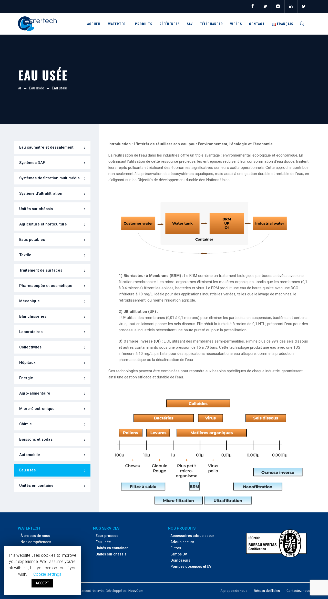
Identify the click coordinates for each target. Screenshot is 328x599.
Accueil (94, 23)
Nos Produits (182, 528)
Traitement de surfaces (40, 270)
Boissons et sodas (36, 439)
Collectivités (30, 347)
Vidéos (236, 23)
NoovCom (135, 591)
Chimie (25, 424)
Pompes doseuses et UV (190, 566)
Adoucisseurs (182, 542)
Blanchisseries (32, 316)
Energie (26, 378)
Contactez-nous (298, 591)
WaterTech (118, 23)
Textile (25, 255)
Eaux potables (32, 239)
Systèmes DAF (32, 162)
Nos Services (106, 528)
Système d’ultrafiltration (40, 193)
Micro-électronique (37, 408)
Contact (257, 23)
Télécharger (211, 23)
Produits (143, 23)
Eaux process (107, 536)
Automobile (29, 454)
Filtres (175, 548)
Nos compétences (35, 542)
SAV (190, 23)
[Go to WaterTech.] (19, 88)
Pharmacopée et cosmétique (45, 285)
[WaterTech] (37, 24)
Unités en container (37, 485)
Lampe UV (178, 554)
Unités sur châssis (36, 208)
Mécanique (29, 301)
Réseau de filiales (267, 591)
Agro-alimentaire (34, 393)
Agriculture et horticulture (43, 224)
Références (169, 23)
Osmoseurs (180, 560)
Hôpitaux (27, 362)
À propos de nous (35, 536)
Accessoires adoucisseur (192, 536)
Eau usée (27, 470)
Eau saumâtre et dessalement (46, 147)
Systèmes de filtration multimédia (49, 178)
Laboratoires (31, 331)
